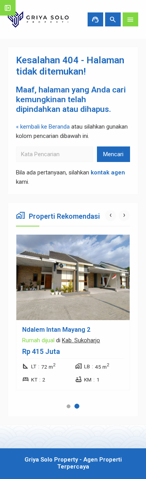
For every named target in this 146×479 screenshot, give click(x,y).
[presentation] (110, 215)
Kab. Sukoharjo (81, 340)
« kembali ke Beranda (43, 126)
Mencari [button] (113, 154)
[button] (68, 406)
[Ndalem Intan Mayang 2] (73, 277)
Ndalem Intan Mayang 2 (56, 329)
